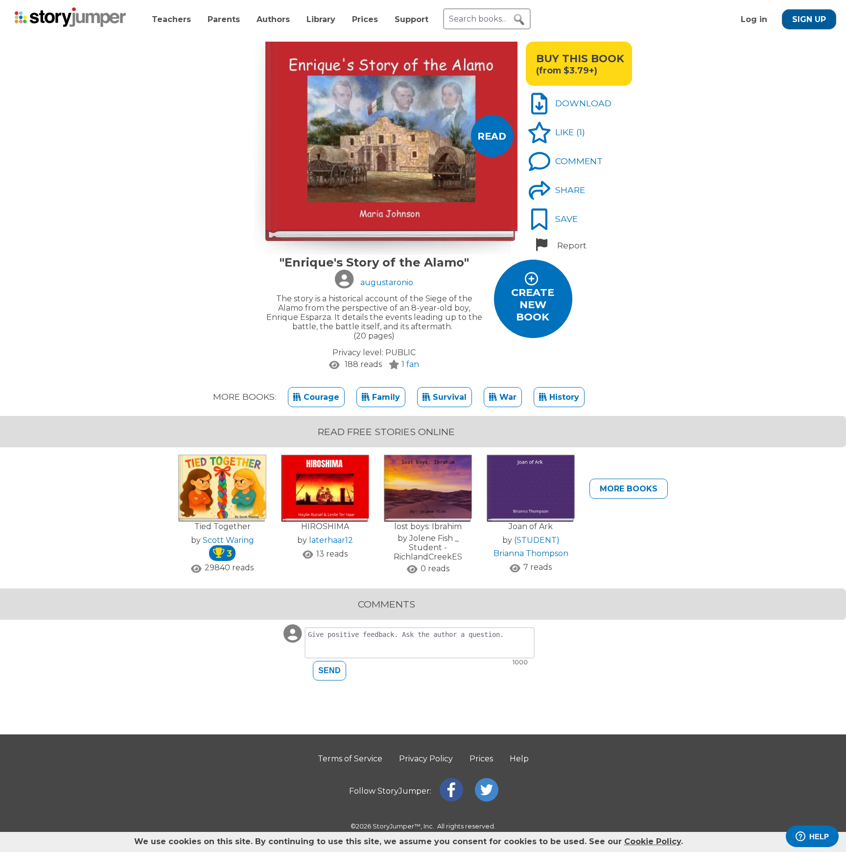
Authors (273, 19)
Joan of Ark (531, 526)
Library (320, 19)
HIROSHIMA (325, 526)
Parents (224, 19)
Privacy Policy (426, 758)
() (580, 132)
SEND (329, 670)
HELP (819, 836)
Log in (754, 19)
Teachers (171, 19)
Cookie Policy (652, 841)
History (563, 397)
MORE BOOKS (629, 488)
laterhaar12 (331, 540)
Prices (365, 19)
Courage (320, 397)
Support (411, 19)
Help (519, 758)
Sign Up (809, 19)
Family (385, 397)
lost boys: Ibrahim (428, 526)
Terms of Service (350, 758)
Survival (448, 397)
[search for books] (519, 19)
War (507, 397)
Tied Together (222, 526)
